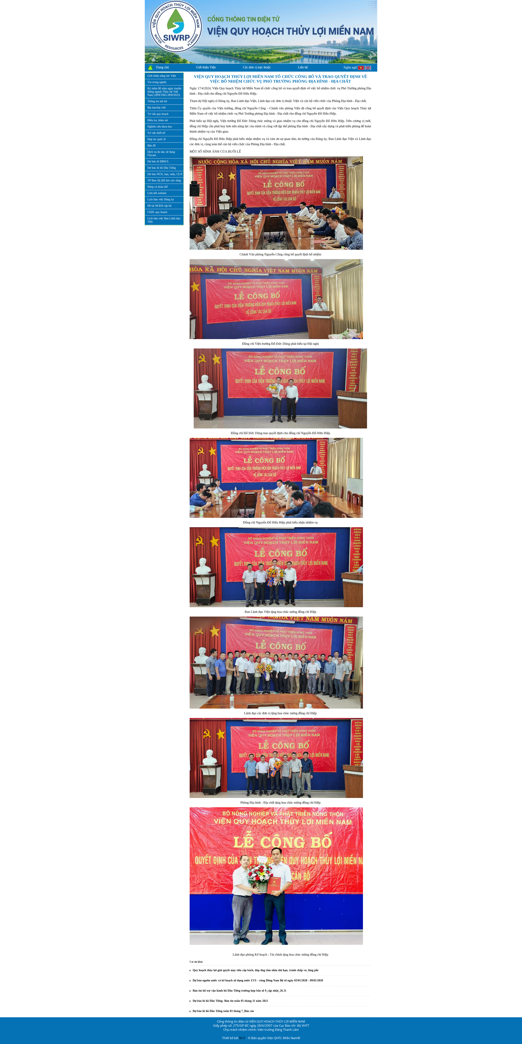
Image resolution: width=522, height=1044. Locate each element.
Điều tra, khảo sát (157, 120)
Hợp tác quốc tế (156, 139)
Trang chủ (162, 67)
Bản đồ (151, 145)
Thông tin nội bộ (157, 101)
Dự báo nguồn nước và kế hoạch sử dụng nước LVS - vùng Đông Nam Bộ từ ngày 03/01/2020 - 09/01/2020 (258, 980)
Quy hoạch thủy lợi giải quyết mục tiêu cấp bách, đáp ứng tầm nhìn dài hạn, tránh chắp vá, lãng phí (255, 970)
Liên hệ (303, 67)
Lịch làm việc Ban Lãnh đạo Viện (163, 220)
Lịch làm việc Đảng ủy (160, 199)
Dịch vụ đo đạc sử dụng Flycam (161, 153)
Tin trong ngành (156, 82)
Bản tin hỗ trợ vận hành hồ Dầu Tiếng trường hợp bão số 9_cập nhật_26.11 (239, 990)
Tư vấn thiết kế (156, 132)
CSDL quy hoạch (157, 212)
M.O (242, 1038)
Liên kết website (156, 193)
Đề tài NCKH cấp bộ (159, 205)
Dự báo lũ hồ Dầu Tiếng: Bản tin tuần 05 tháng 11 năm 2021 (230, 1000)
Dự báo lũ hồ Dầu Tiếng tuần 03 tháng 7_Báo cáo (223, 1011)
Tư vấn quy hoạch (157, 113)
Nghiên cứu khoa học (159, 126)
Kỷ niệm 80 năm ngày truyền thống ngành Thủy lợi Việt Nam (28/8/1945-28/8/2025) (164, 92)
